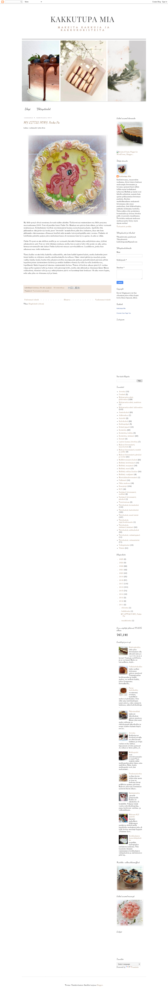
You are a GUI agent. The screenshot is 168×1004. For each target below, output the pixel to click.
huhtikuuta (126, 611)
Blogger (100, 985)
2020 (121, 573)
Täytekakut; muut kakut (128, 515)
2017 (121, 584)
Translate (135, 967)
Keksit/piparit (124, 427)
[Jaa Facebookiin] (76, 288)
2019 (121, 577)
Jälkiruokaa (123, 415)
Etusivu (67, 300)
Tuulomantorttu (135, 774)
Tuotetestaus (124, 502)
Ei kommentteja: (59, 288)
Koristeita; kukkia (126, 433)
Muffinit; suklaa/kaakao (128, 471)
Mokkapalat (133, 752)
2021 (121, 570)
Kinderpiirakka (134, 647)
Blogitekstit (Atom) (36, 304)
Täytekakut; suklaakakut (129, 530)
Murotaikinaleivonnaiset (128, 477)
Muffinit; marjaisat (126, 466)
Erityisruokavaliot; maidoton (130, 402)
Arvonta (122, 391)
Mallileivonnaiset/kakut (128, 460)
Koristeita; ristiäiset (126, 436)
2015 (121, 591)
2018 (121, 580)
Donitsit (122, 394)
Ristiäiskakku (134, 793)
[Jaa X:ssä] (74, 288)
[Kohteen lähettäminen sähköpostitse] (69, 288)
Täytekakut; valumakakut (129, 540)
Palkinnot (122, 480)
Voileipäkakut (124, 545)
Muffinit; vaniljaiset (126, 474)
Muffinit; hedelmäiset (127, 463)
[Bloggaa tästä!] (71, 288)
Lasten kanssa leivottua (128, 442)
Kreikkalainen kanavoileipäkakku (135, 838)
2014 (121, 594)
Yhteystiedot (44, 109)
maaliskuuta (126, 621)
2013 (121, 598)
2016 (121, 587)
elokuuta (125, 608)
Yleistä (121, 548)
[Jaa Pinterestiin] (78, 288)
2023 (121, 563)
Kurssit (122, 439)
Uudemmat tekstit (31, 300)
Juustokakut (124, 412)
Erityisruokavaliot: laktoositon (130, 407)
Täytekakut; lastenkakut (41, 291)
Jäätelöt (122, 418)
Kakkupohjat (124, 424)
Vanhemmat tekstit (103, 300)
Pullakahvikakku (135, 667)
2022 (121, 566)
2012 (121, 601)
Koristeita (123, 430)
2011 (121, 605)
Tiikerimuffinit (134, 711)
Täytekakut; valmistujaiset (129, 535)
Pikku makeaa (124, 483)
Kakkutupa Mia (125, 176)
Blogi (28, 109)
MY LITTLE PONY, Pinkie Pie (42, 122)
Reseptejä (123, 486)
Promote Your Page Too (124, 313)
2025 (121, 559)
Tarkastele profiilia (124, 226)
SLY (120, 489)
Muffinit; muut (124, 469)
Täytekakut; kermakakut (129, 505)
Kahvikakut (123, 421)
